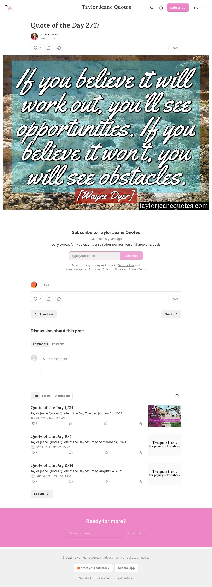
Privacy (108, 557)
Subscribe (178, 7)
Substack (85, 578)
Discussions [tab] (62, 396)
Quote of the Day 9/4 (51, 436)
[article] (106, 416)
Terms (120, 557)
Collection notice (137, 557)
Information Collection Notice (105, 269)
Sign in (199, 7)
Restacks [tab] (58, 344)
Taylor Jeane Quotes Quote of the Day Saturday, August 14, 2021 (77, 471)
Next (168, 314)
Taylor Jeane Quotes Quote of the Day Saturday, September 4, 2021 (78, 442)
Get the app (126, 568)
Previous (46, 314)
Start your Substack (95, 568)
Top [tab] (35, 396)
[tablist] (48, 344)
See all (39, 494)
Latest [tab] (46, 396)
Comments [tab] (40, 344)
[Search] (152, 7)
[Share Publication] (161, 7)
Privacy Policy (137, 269)
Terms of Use (126, 265)
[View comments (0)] (49, 48)
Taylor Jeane (49, 34)
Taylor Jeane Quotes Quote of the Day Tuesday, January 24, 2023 (77, 413)
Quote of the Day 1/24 (52, 407)
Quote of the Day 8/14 (52, 465)
